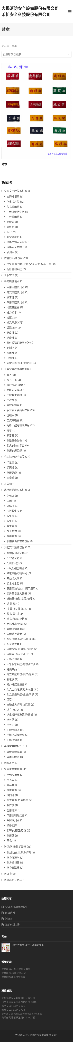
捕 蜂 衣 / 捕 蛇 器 (17, 608)
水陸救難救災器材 (14, 489)
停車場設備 (13, 201)
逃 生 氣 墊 (13, 709)
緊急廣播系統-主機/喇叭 (20, 694)
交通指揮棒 (13, 775)
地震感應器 (13, 307)
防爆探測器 (13, 739)
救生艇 (10, 521)
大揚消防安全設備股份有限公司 (30, 8)
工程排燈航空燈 (15, 211)
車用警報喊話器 (15, 815)
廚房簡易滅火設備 (17, 593)
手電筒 (10, 462)
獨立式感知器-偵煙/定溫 (20, 674)
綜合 (9, 232)
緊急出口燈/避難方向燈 (20, 689)
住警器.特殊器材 (13, 258)
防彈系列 (10, 912)
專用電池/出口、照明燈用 (21, 588)
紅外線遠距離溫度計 (18, 342)
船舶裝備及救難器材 (18, 541)
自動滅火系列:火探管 (18, 704)
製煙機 (10, 805)
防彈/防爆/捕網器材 (15, 846)
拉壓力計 (12, 317)
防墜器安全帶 (14, 440)
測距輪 (10, 221)
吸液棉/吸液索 (15, 385)
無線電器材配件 (13, 746)
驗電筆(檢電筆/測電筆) (19, 362)
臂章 (9, 430)
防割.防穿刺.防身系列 (19, 852)
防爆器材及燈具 (15, 734)
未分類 (8, 483)
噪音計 (10, 297)
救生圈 (10, 516)
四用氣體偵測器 (15, 302)
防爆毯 (10, 835)
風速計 (10, 358)
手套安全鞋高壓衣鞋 (18, 410)
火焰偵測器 (13, 659)
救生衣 (10, 526)
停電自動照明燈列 (17, 573)
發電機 (10, 679)
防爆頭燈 (12, 472)
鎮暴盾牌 (12, 825)
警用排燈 (12, 810)
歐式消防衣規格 (15, 618)
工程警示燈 (13, 216)
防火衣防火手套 (15, 445)
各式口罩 (12, 380)
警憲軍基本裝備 (13, 769)
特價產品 (12, 669)
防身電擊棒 (13, 867)
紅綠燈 (10, 227)
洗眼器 (10, 415)
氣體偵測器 (13, 629)
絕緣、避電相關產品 (18, 425)
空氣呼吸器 (13, 420)
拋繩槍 (10, 506)
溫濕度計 (12, 327)
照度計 (10, 332)
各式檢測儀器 (11, 281)
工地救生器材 (14, 395)
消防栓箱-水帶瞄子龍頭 (20, 649)
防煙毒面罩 (13, 729)
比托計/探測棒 (15, 623)
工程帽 (10, 400)
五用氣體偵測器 (15, 287)
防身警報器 (13, 862)
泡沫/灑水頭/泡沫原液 (19, 639)
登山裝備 (12, 536)
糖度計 (10, 337)
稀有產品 (9, 763)
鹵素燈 (10, 477)
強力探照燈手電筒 (14, 456)
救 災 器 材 (13, 613)
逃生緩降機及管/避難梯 (20, 714)
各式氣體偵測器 (15, 292)
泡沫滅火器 (13, 644)
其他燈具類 (13, 578)
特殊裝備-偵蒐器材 (17, 800)
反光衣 (10, 780)
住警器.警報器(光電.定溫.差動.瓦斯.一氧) (29, 264)
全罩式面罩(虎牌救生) (16, 906)
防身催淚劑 (13, 857)
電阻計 (10, 352)
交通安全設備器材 (14, 190)
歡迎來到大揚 (12, 924)
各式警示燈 (13, 206)
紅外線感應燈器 (15, 684)
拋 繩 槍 (11, 603)
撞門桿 (10, 795)
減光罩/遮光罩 (15, 322)
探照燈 (10, 467)
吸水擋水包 (13, 583)
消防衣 (8, 918)
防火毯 (10, 719)
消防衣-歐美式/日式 (18, 654)
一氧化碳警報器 (15, 568)
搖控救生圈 (13, 510)
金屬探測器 (13, 820)
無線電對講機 (14, 752)
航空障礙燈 (13, 237)
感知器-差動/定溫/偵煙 (19, 598)
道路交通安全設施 (17, 242)
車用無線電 (13, 756)
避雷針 (10, 435)
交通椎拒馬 (13, 196)
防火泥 (10, 724)
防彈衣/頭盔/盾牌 (16, 830)
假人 (9, 375)
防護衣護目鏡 (14, 450)
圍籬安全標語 (14, 390)
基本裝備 (12, 790)
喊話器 (10, 785)
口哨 (9, 500)
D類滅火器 (13, 563)
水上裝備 (12, 531)
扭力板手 (12, 312)
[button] (69, 11)
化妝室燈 (9, 275)
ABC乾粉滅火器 (16, 553)
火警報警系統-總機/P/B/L (21, 664)
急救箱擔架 (13, 405)
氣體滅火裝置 (14, 633)
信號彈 (10, 495)
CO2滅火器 (13, 558)
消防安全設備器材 (14, 547)
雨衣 (9, 840)
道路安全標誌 (14, 247)
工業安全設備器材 (14, 369)
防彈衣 (8, 873)
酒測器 (10, 252)
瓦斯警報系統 (14, 269)
